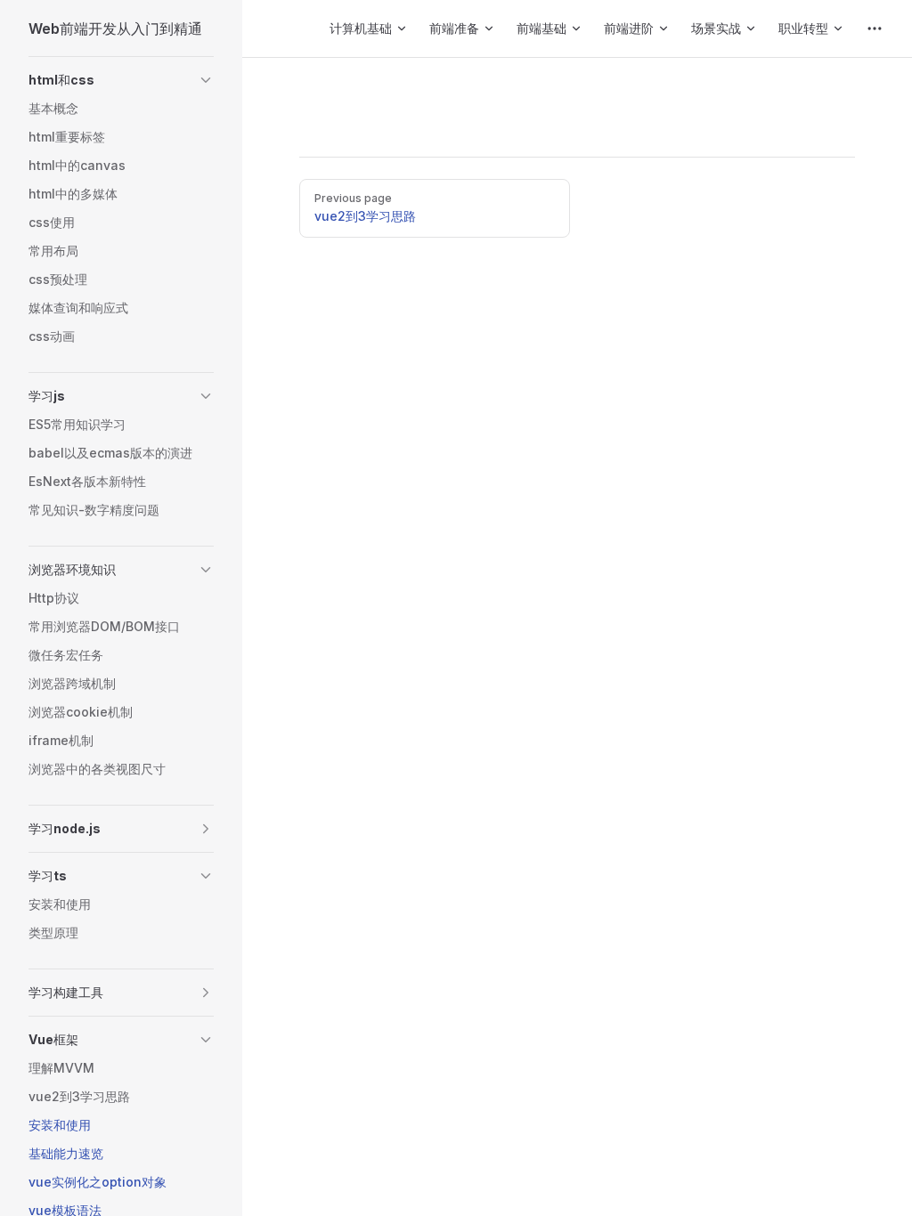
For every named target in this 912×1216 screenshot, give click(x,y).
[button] (205, 80)
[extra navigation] (874, 28)
